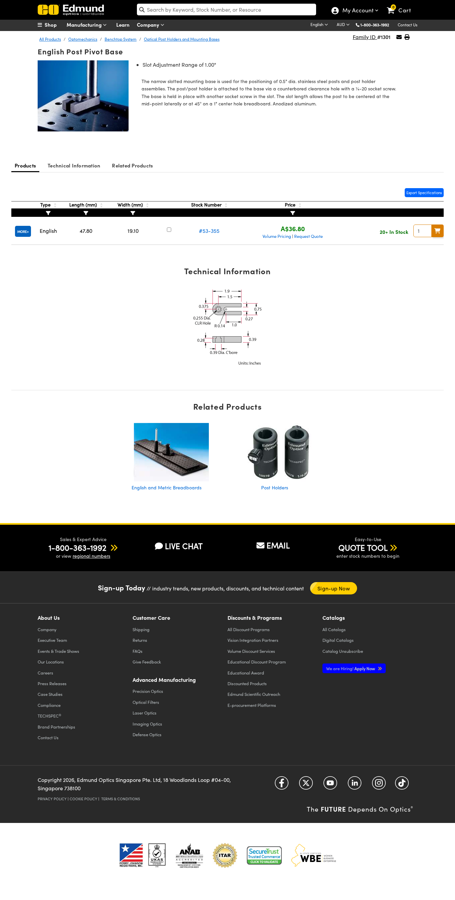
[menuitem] (54, 25)
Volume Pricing (276, 236)
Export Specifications (424, 192)
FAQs (138, 651)
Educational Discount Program (257, 661)
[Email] (399, 36)
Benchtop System (121, 39)
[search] (226, 9)
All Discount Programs (249, 629)
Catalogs (334, 629)
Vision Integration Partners (253, 640)
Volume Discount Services (251, 651)
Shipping (141, 629)
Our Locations (51, 661)
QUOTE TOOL (363, 547)
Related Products (132, 165)
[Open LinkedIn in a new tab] (354, 785)
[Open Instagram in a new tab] (378, 785)
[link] (401, 5)
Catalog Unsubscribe (342, 651)
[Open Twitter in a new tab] (305, 785)
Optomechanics (82, 39)
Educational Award (246, 673)
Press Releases (52, 683)
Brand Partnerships (56, 727)
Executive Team (52, 640)
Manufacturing (85, 24)
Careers (45, 673)
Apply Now (351, 668)
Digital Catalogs (338, 640)
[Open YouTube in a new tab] (330, 785)
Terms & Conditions (120, 798)
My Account (357, 11)
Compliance (49, 705)
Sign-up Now (333, 588)
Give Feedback (147, 661)
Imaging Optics (147, 724)
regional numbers (91, 556)
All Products (50, 39)
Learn (123, 24)
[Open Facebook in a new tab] (281, 785)
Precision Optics (148, 691)
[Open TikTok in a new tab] (401, 785)
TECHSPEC (49, 716)
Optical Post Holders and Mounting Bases (182, 39)
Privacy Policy (52, 798)
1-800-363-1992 (374, 24)
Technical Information (74, 165)
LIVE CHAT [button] (184, 546)
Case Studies (50, 694)
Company (149, 24)
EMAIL (278, 545)
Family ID (365, 36)
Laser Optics (145, 713)
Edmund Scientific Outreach (254, 694)
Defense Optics (147, 734)
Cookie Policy (83, 798)
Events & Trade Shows (58, 651)
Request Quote (308, 236)
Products (25, 165)
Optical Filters (146, 702)
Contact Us (407, 24)
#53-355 (209, 230)
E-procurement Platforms (252, 705)
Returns (140, 640)
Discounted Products (247, 683)
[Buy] (438, 230)
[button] (377, 24)
